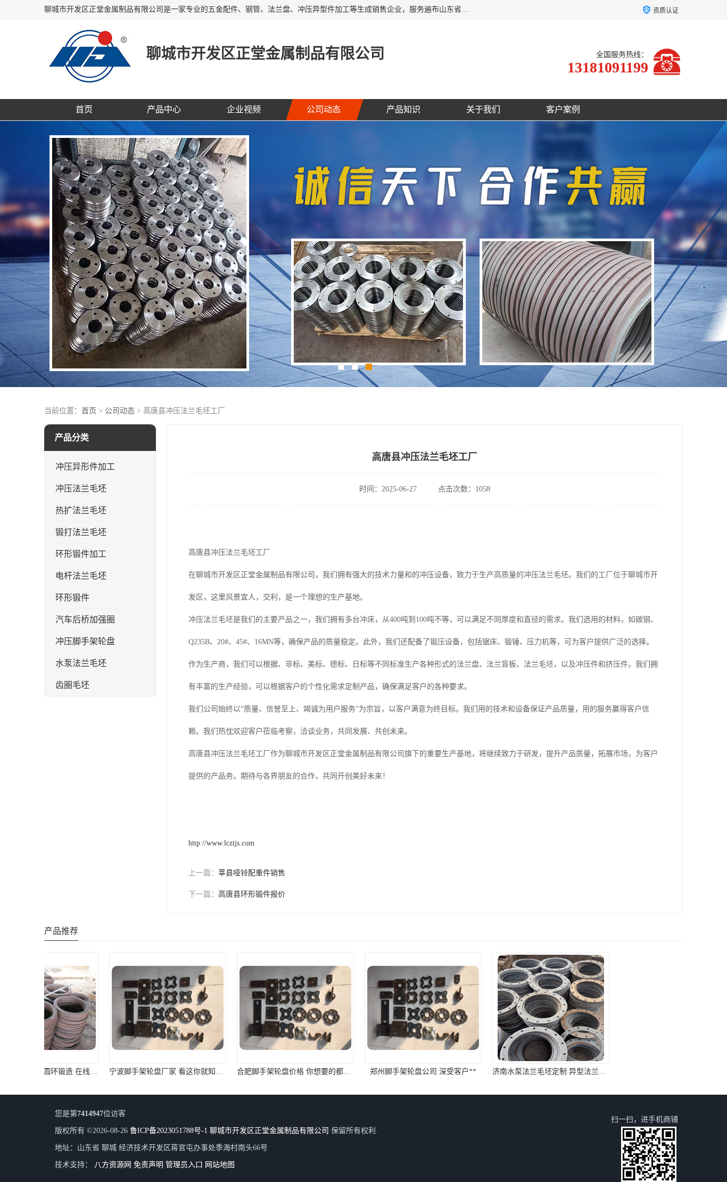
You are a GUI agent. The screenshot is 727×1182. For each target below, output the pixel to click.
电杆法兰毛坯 (80, 575)
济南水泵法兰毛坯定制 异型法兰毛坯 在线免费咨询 (517, 1072)
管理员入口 (184, 1165)
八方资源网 (112, 1165)
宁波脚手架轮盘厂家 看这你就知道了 (110, 1072)
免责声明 (148, 1165)
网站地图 (220, 1165)
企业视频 (244, 109)
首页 (84, 109)
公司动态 (324, 109)
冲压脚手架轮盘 (85, 641)
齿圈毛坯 (72, 685)
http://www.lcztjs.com (221, 843)
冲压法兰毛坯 (80, 488)
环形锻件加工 (80, 554)
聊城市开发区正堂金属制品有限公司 (269, 1131)
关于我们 (483, 109)
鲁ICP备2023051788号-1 (169, 1131)
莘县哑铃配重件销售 (251, 873)
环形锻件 (72, 597)
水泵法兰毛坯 (80, 663)
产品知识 (403, 109)
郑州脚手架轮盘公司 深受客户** (363, 1072)
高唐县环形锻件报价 (251, 894)
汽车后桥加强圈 (85, 619)
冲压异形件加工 (85, 466)
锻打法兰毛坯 (80, 532)
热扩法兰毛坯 (80, 510)
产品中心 (164, 109)
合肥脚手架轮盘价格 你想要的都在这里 (241, 1072)
